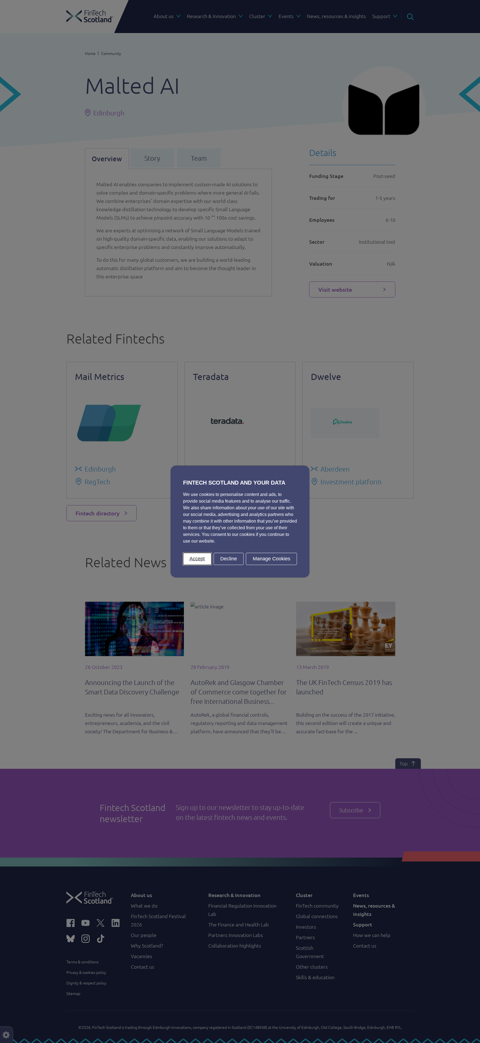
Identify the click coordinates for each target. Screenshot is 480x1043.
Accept (197, 558)
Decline (228, 558)
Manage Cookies (271, 558)
